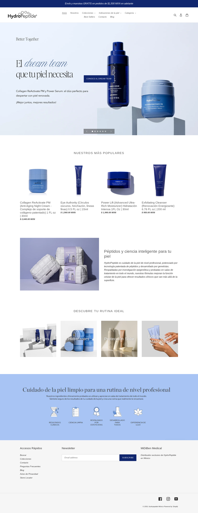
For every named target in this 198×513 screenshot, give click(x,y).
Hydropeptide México (156, 506)
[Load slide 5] (103, 131)
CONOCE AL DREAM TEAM (99, 79)
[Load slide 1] (92, 131)
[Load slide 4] (100, 131)
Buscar (23, 455)
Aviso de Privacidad (29, 474)
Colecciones (25, 459)
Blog (22, 470)
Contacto (24, 462)
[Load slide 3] (98, 131)
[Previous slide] (87, 131)
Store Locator (26, 478)
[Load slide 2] (95, 131)
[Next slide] (111, 131)
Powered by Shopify (171, 506)
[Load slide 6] (106, 131)
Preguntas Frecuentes (30, 466)
